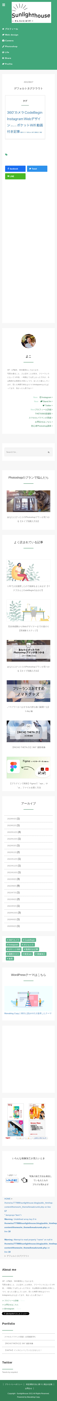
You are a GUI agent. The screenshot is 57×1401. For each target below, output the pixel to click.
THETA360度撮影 (43, 413)
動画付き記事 (32, 949)
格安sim (28, 954)
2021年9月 (11, 879)
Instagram (46, 397)
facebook (13, 169)
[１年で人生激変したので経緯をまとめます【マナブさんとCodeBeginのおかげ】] (28, 570)
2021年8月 (11, 886)
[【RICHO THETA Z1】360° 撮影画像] (28, 731)
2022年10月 (12, 839)
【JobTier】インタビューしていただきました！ (23, 1350)
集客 (11, 958)
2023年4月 (11, 819)
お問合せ (28, 1388)
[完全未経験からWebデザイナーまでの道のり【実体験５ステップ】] (28, 610)
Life (6, 52)
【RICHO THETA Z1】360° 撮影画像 (28, 747)
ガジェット (29, 944)
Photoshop (11, 46)
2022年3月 (11, 846)
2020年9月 (11, 919)
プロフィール (11, 29)
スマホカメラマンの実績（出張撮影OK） (20, 1337)
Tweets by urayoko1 (10, 1372)
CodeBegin (30, 940)
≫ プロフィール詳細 (10, 1301)
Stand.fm (47, 401)
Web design (11, 35)
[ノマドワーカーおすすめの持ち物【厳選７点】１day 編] (28, 691)
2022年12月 (12, 832)
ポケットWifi (14, 949)
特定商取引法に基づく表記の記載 (39, 1384)
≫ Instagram (8, 1309)
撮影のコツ (14, 954)
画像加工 (41, 954)
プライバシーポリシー (13, 1384)
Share (7, 58)
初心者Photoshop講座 (41, 426)
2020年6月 (11, 926)
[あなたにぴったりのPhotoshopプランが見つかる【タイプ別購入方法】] (28, 501)
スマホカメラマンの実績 (40, 418)
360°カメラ (14, 940)
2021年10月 (12, 872)
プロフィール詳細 (43, 409)
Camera (9, 40)
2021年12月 (12, 859)
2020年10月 (12, 913)
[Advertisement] (28, 218)
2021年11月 (12, 866)
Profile (8, 64)
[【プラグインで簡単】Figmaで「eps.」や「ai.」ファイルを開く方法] (28, 768)
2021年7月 (11, 893)
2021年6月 (11, 899)
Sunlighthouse (22, 1394)
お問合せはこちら (43, 422)
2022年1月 (11, 852)
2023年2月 (11, 825)
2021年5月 (11, 906)
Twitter (48, 405)
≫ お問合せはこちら (10, 1305)
